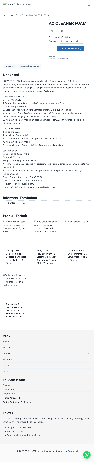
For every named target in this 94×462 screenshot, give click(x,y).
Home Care (8, 389)
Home (6, 341)
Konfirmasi (8, 359)
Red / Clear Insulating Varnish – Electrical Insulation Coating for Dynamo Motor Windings (47, 256)
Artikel (6, 365)
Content (53, 41)
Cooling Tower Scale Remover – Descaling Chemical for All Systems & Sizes (16, 256)
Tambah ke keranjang (70, 48)
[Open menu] (89, 5)
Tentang (7, 347)
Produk (6, 353)
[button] (87, 455)
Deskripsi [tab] (10, 66)
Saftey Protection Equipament (17, 402)
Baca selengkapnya (78, 265)
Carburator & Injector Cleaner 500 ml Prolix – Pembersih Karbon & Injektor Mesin (15, 310)
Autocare (7, 385)
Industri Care (9, 393)
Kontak (6, 371)
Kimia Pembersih (62, 58)
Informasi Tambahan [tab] (29, 66)
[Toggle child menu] (88, 354)
